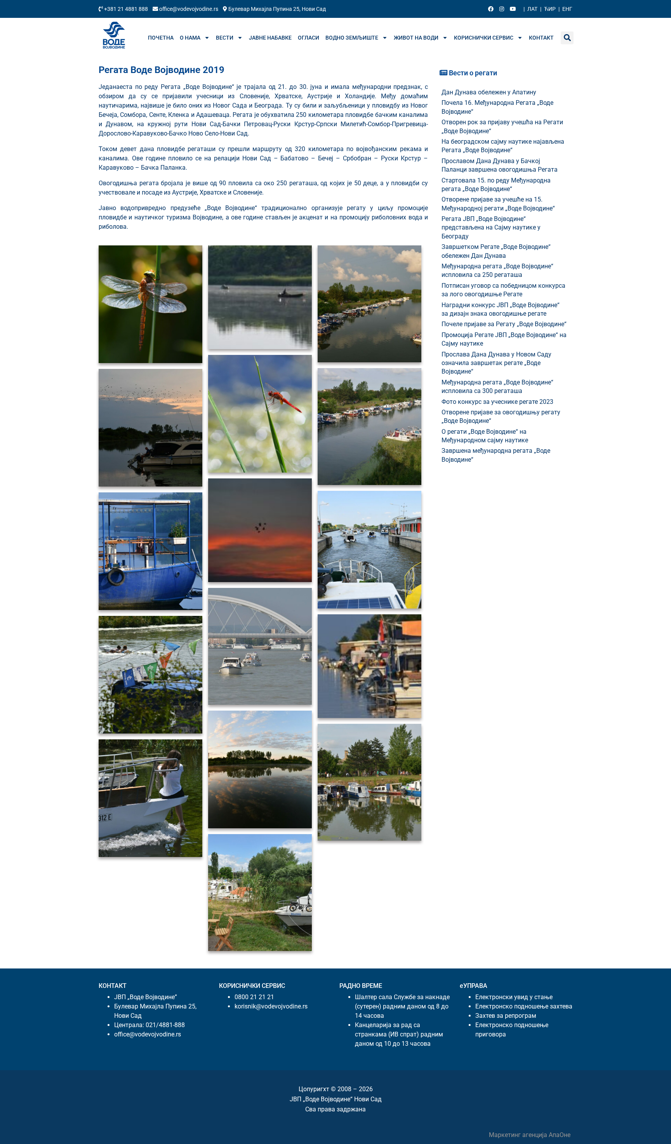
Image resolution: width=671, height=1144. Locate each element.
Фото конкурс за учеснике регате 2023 (497, 401)
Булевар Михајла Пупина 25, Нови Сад (276, 9)
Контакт (541, 38)
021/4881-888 (165, 1025)
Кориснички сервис (483, 38)
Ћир (550, 9)
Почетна (161, 38)
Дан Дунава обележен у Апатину (489, 92)
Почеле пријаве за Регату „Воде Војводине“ (504, 324)
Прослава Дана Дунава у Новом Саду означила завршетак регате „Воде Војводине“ (496, 363)
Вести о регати (472, 73)
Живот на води (416, 38)
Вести (224, 38)
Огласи (308, 38)
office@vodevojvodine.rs (188, 9)
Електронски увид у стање (514, 997)
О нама (190, 38)
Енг (567, 9)
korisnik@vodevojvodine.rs (271, 1006)
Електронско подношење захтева (523, 1006)
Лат (532, 9)
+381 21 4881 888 (126, 9)
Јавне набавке (270, 38)
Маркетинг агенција (519, 1135)
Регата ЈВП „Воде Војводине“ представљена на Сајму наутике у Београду (491, 227)
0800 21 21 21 (254, 997)
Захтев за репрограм (505, 1015)
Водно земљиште (351, 38)
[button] (567, 37)
